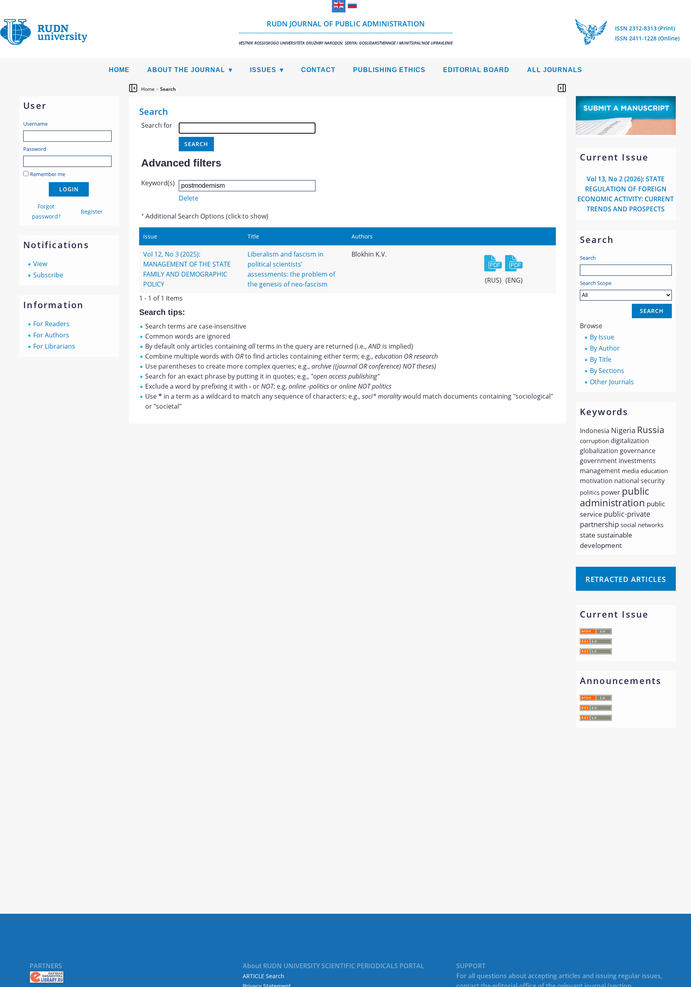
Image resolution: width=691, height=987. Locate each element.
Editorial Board (476, 69)
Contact (318, 69)
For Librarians (54, 346)
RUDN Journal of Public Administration (346, 32)
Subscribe (48, 275)
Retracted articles (625, 579)
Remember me (47, 174)
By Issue (602, 337)
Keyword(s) (158, 183)
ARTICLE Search (263, 976)
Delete (188, 198)
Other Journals (612, 381)
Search (588, 257)
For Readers (51, 323)
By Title (600, 359)
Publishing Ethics (389, 69)
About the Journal (186, 69)
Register (92, 211)
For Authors (51, 335)
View (40, 263)
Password (34, 148)
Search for (156, 125)
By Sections (607, 370)
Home (119, 69)
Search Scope (595, 283)
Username (35, 123)
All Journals (554, 69)
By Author (605, 348)
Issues (263, 69)
